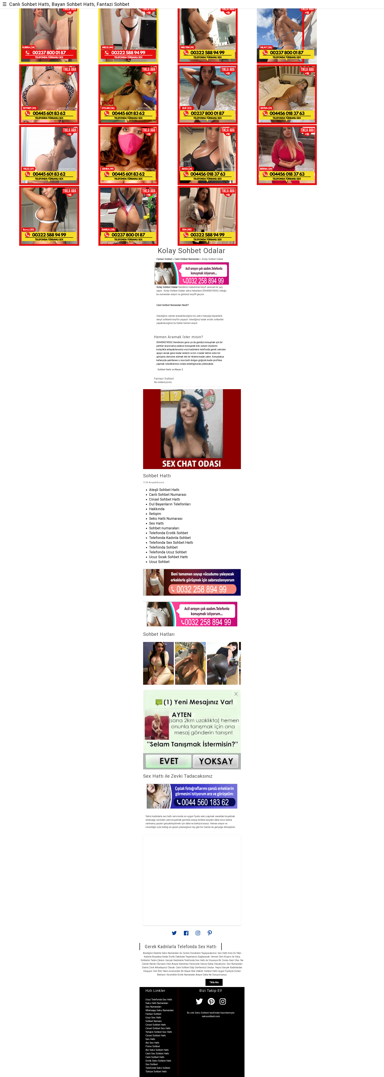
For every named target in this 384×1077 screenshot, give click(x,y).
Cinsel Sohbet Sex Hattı (158, 1028)
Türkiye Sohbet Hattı (156, 1071)
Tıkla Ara (214, 982)
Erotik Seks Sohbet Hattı (158, 1060)
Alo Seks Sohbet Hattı (157, 1050)
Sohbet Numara (154, 1021)
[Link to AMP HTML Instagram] (197, 934)
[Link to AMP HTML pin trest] (209, 934)
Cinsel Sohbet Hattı (156, 1024)
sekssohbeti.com (211, 1016)
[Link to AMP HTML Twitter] (174, 934)
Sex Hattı (150, 1039)
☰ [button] (4, 4)
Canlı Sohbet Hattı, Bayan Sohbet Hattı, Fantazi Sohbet (69, 4)
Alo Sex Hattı (152, 1042)
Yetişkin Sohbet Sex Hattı (159, 1032)
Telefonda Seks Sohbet (158, 1068)
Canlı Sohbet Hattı (155, 1057)
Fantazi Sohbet (164, 259)
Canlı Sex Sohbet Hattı (157, 1053)
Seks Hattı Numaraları (157, 1003)
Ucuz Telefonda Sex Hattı (159, 999)
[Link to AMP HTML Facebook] (186, 934)
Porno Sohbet (153, 1046)
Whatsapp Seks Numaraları (160, 1010)
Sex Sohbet (152, 1064)
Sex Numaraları (153, 1006)
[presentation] (235, 663)
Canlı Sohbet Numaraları (187, 259)
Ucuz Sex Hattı (153, 1017)
